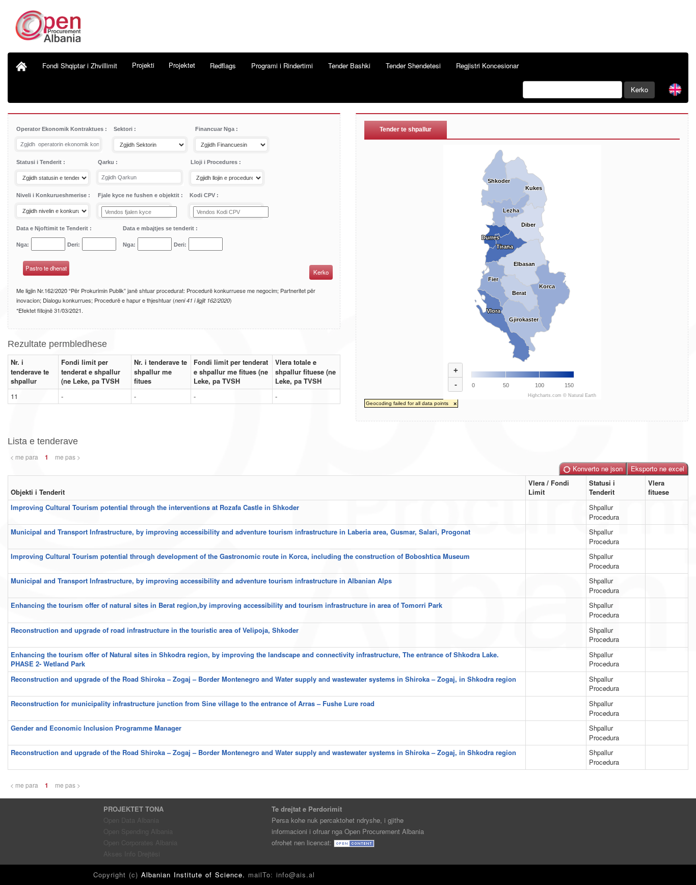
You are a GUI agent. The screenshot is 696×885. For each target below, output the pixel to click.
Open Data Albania (131, 820)
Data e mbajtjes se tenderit (159, 228)
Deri (72, 245)
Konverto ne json (597, 468)
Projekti (143, 65)
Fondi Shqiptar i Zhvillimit (79, 65)
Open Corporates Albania (140, 842)
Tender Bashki (349, 65)
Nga (21, 245)
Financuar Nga (215, 129)
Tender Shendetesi (413, 65)
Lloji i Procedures (215, 162)
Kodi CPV (203, 195)
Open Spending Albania (138, 831)
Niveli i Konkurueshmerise (52, 195)
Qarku (107, 162)
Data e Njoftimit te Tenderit (53, 228)
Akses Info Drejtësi (131, 854)
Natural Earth (582, 395)
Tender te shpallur (406, 129)
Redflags (223, 65)
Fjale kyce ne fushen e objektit (139, 195)
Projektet (182, 65)
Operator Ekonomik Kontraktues (60, 129)
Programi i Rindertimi (282, 65)
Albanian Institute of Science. (194, 874)
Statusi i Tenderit (39, 162)
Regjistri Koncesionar (487, 65)
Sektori (124, 129)
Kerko (639, 89)
